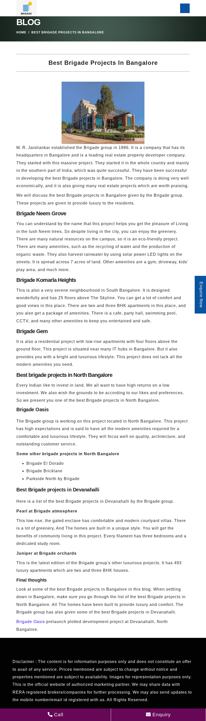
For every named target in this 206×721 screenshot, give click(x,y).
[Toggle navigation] (185, 8)
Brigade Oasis (30, 622)
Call (58, 714)
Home (21, 32)
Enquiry (161, 714)
